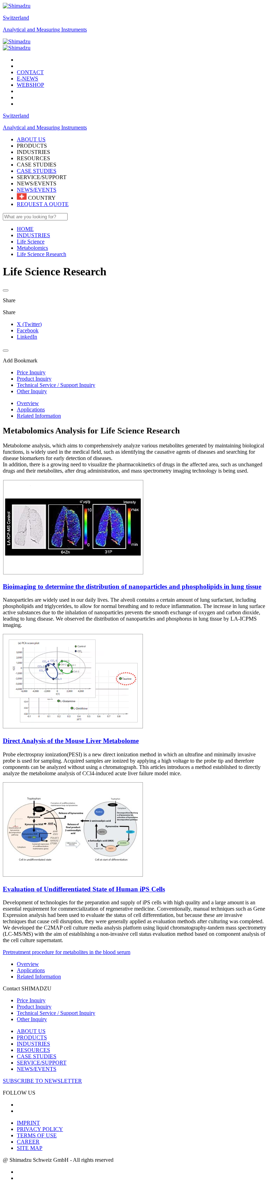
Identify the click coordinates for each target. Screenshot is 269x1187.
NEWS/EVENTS (36, 190)
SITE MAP (29, 1148)
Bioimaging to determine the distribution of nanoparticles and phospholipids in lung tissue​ (132, 586)
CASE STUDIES (36, 171)
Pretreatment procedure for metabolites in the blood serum (66, 952)
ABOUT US (31, 1031)
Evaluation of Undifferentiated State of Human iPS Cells (84, 889)
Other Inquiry (32, 1019)
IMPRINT (28, 1123)
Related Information (39, 416)
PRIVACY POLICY (40, 1129)
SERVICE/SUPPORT (42, 1063)
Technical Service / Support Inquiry (56, 1013)
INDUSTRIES (33, 1044)
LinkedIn (27, 337)
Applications (31, 409)
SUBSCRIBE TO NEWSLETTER (42, 1081)
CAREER (28, 1142)
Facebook (28, 330)
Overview (28, 403)
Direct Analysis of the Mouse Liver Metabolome (71, 740)
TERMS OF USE (37, 1135)
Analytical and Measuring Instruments (45, 30)
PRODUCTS (32, 1037)
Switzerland (16, 18)
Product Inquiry (34, 1007)
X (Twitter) (29, 324)
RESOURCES (33, 1050)
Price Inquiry (31, 1000)
